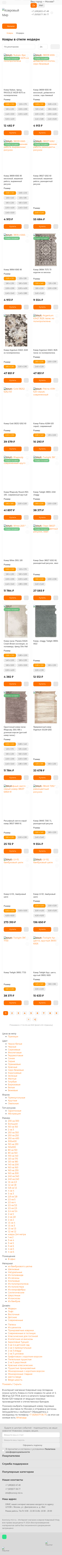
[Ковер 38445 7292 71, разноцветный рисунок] (45, 801)
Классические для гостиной (23, 1336)
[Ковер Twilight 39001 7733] (16, 952)
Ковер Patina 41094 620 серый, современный (43, 424)
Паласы (12, 1324)
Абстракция (14, 1113)
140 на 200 (13, 1164)
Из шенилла (14, 1327)
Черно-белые (15, 1044)
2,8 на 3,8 (12, 1196)
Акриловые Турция (18, 1342)
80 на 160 (12, 1153)
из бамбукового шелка (20, 1266)
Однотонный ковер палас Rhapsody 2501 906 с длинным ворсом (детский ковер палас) (15, 731)
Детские (12, 1317)
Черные (12, 1046)
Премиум (13, 1036)
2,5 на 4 (12, 1202)
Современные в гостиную (22, 1333)
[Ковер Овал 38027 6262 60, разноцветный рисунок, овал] (45, 540)
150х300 (12, 1147)
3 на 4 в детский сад (18, 1345)
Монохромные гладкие (20, 1374)
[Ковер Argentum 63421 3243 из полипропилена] (16, 330)
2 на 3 (11, 1129)
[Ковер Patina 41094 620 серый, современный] (45, 403)
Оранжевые (14, 1064)
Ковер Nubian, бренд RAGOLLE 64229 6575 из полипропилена (14, 92)
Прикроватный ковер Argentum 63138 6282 (42, 728)
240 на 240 (13, 1179)
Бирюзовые (14, 1084)
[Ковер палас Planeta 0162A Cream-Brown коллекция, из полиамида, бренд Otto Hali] (16, 621)
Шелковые (13, 1269)
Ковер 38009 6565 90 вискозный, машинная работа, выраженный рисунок (13, 180)
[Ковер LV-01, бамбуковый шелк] (16, 874)
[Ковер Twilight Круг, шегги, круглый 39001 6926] (45, 952)
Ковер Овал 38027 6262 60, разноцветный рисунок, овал (45, 561)
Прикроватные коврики (21, 1330)
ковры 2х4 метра (17, 1234)
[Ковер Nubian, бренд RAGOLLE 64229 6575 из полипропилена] (16, 70)
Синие (11, 1058)
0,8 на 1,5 (12, 1188)
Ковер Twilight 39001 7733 (15, 972)
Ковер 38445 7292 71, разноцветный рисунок (43, 822)
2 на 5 (11, 1214)
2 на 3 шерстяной (17, 1362)
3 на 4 (11, 1240)
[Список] (57, 46)
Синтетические (16, 1292)
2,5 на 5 (11, 1199)
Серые (11, 1061)
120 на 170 (13, 1158)
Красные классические (20, 1365)
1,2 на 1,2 (12, 1231)
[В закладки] (27, 56)
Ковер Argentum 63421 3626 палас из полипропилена (45, 351)
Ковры (10, 33)
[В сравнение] (27, 61)
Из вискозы (14, 1298)
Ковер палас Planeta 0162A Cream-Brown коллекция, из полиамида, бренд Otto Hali (16, 644)
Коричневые (14, 1073)
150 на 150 (13, 1126)
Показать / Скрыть (11, 1384)
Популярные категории (18, 1471)
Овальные (13, 1103)
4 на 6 (11, 1252)
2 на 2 (11, 1220)
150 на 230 (13, 1144)
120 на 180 (13, 1161)
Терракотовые (15, 1055)
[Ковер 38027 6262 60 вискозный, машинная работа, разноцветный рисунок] (45, 156)
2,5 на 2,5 (12, 1208)
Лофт (10, 1311)
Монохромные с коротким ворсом (26, 1371)
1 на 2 (10, 1237)
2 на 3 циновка (16, 1353)
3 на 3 (11, 1193)
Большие (13, 1124)
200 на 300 (13, 1121)
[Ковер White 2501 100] (16, 540)
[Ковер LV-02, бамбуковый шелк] (45, 874)
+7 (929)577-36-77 (40, 14)
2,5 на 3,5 (12, 1205)
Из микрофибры (17, 1289)
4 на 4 (11, 1190)
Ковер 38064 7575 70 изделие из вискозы (42, 271)
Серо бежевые (16, 1070)
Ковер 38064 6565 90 (13, 270)
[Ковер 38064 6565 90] (16, 249)
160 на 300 (13, 1173)
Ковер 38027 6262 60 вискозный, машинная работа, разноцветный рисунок (42, 180)
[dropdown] (4, 2)
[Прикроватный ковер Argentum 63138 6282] (45, 707)
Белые (11, 1087)
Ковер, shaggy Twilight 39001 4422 (45, 642)
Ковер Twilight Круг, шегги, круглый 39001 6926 (44, 973)
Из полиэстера (16, 1286)
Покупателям (11, 1455)
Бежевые (13, 1090)
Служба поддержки (15, 1463)
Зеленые (12, 1076)
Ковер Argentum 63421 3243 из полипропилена (16, 351)
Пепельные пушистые (20, 1359)
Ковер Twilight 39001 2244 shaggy (44, 493)
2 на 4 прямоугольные (19, 1348)
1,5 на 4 (11, 1222)
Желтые (12, 1078)
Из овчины (13, 1278)
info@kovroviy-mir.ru (13, 1493)
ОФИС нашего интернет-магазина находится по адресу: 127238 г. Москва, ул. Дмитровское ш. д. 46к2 (29, 1505)
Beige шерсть (15, 1380)
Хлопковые (14, 1281)
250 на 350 (13, 1132)
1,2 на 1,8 (12, 1185)
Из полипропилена (18, 1284)
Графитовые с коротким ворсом (25, 1356)
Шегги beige (14, 1377)
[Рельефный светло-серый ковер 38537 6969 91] (16, 801)
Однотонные (14, 1110)
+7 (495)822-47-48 (40, 11)
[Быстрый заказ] (26, 132)
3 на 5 (11, 1243)
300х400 (12, 1141)
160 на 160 (13, 1167)
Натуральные (15, 1272)
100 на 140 (13, 1156)
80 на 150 (12, 1150)
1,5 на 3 (11, 1225)
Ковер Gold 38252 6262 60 (15, 423)
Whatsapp (21, 1417)
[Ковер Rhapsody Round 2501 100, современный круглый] (16, 472)
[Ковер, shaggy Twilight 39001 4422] (45, 621)
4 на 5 (11, 1249)
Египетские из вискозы (20, 1339)
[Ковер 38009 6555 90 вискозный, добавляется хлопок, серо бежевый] (45, 70)
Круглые (12, 1100)
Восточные (13, 1314)
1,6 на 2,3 (12, 1182)
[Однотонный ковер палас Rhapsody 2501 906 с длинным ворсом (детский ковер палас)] (16, 707)
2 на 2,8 (12, 1217)
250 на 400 (13, 1138)
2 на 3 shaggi (14, 1350)
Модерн (12, 1308)
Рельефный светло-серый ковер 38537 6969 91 (15, 822)
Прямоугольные (16, 1097)
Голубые (12, 1081)
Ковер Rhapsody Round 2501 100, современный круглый (16, 493)
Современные (15, 1320)
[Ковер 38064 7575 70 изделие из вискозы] (45, 249)
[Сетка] (52, 46)
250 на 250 (13, 1135)
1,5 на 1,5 (12, 1228)
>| (35, 1019)
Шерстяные (14, 1295)
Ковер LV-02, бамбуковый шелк (44, 895)
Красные (12, 1067)
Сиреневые (14, 1049)
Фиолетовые (15, 1052)
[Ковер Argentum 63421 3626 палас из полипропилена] (45, 330)
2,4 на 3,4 (12, 1211)
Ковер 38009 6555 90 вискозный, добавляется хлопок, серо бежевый (44, 92)
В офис (11, 1259)
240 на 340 (13, 1176)
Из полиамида (15, 1275)
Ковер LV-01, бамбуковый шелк (15, 895)
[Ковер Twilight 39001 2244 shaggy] (45, 472)
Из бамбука (14, 1301)
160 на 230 (13, 1170)
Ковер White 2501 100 (13, 560)
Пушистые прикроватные (21, 1368)
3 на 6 (11, 1246)
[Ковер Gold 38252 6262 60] (16, 403)
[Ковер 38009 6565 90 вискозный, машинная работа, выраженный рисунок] (16, 156)
